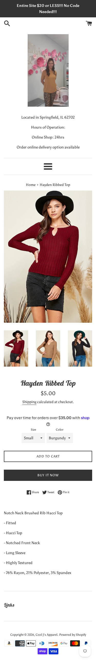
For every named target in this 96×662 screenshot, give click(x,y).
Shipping (29, 402)
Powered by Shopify (72, 634)
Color (59, 429)
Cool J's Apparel (46, 634)
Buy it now (48, 475)
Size (33, 429)
